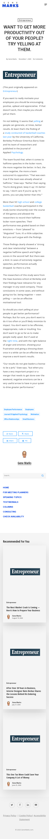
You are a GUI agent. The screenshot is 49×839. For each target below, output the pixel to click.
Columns (8, 507)
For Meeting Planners (15, 492)
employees (29, 409)
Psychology (17, 152)
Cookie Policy (25, 815)
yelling (37, 121)
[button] (45, 4)
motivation (35, 414)
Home (6, 487)
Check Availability (13, 516)
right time (12, 340)
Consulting (9, 511)
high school (23, 201)
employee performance (13, 409)
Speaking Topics (12, 497)
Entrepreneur (25, 20)
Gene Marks (12, 59)
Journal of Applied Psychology (15, 414)
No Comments (38, 59)
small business (28, 419)
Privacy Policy (9, 815)
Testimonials (10, 502)
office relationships (11, 419)
